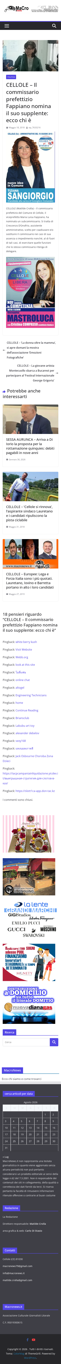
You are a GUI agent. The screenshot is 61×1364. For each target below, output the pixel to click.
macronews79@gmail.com (17, 1266)
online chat (23, 680)
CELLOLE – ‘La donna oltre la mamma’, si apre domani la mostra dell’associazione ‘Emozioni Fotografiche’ (31, 350)
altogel (20, 687)
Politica (11, 77)
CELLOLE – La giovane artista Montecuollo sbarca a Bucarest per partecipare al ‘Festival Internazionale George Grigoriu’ (30, 373)
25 (14, 1141)
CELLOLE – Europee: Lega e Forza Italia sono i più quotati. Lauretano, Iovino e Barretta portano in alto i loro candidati (30, 581)
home (19, 703)
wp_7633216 (34, 127)
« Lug (6, 1156)
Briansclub (22, 718)
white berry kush (26, 642)
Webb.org (22, 657)
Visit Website (24, 649)
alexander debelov (27, 733)
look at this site (25, 665)
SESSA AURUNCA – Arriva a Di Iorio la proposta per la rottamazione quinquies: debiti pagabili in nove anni (30, 446)
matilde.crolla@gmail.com (17, 1280)
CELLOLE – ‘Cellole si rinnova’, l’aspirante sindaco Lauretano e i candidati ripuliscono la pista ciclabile (29, 513)
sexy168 (21, 741)
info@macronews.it (14, 1273)
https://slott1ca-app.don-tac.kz (35, 791)
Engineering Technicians (31, 695)
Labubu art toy (25, 726)
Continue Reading (27, 710)
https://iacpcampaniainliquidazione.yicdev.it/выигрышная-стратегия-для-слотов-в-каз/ (30, 778)
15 (46, 1127)
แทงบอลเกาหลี (24, 748)
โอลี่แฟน (21, 672)
